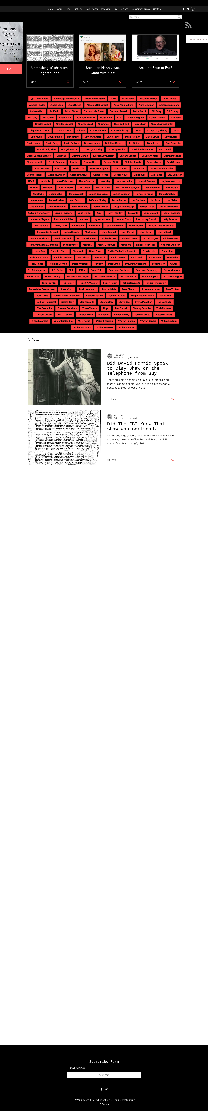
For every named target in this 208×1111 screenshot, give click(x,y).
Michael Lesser (129, 238)
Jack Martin (172, 187)
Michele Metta (170, 238)
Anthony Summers (169, 105)
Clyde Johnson (98, 130)
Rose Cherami (129, 289)
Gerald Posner (100, 175)
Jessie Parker (119, 200)
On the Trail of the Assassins (122, 251)
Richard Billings (53, 276)
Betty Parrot (139, 111)
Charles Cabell (43, 124)
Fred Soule (78, 168)
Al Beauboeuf (170, 98)
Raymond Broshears (119, 270)
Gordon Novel (121, 175)
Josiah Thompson (168, 206)
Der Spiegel (135, 143)
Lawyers (83, 219)
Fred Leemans (42, 168)
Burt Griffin (106, 117)
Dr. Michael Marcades (142, 149)
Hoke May (105, 181)
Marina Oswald (71, 232)
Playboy (98, 263)
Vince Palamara (40, 321)
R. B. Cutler (57, 270)
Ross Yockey (172, 289)
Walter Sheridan (104, 321)
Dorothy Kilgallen (46, 149)
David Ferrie (113, 136)
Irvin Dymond (65, 187)
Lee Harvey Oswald (146, 219)
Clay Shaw (140, 124)
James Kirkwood (144, 194)
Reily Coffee (32, 276)
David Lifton (170, 136)
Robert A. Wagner (88, 283)
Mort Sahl (126, 244)
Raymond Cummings (147, 270)
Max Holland (164, 232)
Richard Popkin (150, 276)
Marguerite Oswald (47, 232)
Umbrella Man (85, 314)
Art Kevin (54, 111)
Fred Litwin (61, 168)
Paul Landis (137, 257)
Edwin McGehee (172, 155)
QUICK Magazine (37, 270)
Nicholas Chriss (59, 251)
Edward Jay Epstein (103, 155)
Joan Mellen (171, 200)
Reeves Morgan (172, 270)
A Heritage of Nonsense (66, 98)
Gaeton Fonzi (120, 168)
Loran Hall (94, 225)
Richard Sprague (172, 276)
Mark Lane (90, 232)
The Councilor (44, 308)
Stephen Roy (106, 302)
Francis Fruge (154, 162)
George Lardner (56, 175)
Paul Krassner (118, 257)
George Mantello (79, 175)
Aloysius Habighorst (97, 105)
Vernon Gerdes (142, 314)
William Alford (169, 321)
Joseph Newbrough (123, 206)
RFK (71, 270)
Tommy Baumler (142, 308)
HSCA (31, 181)
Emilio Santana (57, 162)
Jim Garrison (138, 200)
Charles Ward (85, 124)
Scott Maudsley (94, 295)
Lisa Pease (78, 225)
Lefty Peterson (170, 219)
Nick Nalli (78, 251)
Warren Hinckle (126, 321)
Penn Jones (155, 257)
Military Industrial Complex (43, 244)
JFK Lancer (84, 187)
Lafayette (133, 213)
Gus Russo (156, 175)
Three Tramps (89, 308)
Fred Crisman (174, 162)
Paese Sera (167, 251)
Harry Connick (86, 181)
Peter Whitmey (80, 263)
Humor (34, 187)
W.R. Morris (84, 321)
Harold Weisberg (65, 181)
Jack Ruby (38, 194)
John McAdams (80, 206)
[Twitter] (188, 9)
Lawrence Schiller (63, 219)
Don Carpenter (173, 143)
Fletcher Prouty (133, 162)
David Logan (33, 143)
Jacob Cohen (56, 194)
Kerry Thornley (115, 213)
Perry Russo (37, 263)
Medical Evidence (39, 238)
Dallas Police (55, 136)
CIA (119, 117)
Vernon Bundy (121, 314)
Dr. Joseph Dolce (116, 149)
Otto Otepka (149, 251)
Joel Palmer (36, 206)
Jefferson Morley (97, 200)
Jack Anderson (152, 187)
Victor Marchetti (164, 314)
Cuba (176, 130)
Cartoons (176, 117)
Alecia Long (56, 105)
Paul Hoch (100, 257)
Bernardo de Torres (94, 111)
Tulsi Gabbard (64, 314)
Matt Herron (146, 232)
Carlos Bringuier (135, 117)
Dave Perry (73, 136)
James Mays (36, 200)
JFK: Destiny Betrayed (127, 187)
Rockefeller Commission (42, 289)
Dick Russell (153, 143)
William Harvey (104, 327)
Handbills (45, 181)
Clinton (81, 130)
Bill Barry (156, 111)
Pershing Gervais (58, 263)
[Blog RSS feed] (188, 25)
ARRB (113, 98)
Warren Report (148, 321)
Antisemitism (37, 111)
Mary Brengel (109, 232)
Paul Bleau (83, 257)
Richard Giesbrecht (105, 276)
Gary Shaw (138, 168)
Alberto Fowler (37, 105)
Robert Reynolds (131, 283)
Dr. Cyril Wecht (69, 149)
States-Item (67, 302)
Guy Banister (175, 175)
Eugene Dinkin (111, 162)
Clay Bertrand (121, 124)
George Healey (34, 175)
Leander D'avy (123, 219)
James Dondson (121, 194)
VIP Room (103, 314)
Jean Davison (76, 200)
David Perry (52, 143)
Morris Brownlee (106, 244)
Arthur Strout (71, 111)
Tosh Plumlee (163, 308)
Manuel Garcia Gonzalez (161, 225)
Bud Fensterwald (85, 117)
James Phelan (56, 200)
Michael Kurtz (108, 238)
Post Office (114, 263)
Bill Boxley (172, 111)
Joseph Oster (147, 206)
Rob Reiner (67, 283)
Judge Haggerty (63, 213)
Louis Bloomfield (114, 225)
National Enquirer (170, 244)
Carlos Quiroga (158, 117)
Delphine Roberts (114, 143)
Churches (103, 124)
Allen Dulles (74, 105)
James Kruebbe (167, 194)
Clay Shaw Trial (63, 130)
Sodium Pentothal (46, 302)
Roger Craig (66, 289)
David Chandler (92, 136)
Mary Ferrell (127, 232)
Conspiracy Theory (157, 130)
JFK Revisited (103, 187)
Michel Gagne (150, 238)
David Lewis (152, 136)
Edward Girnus (80, 155)
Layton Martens (102, 219)
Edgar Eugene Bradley (39, 155)
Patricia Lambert (63, 257)
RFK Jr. (81, 270)
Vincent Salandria (63, 321)
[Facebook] (183, 9)
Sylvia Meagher (143, 302)
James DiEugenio (98, 194)
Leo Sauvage (41, 225)
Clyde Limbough (120, 130)
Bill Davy (32, 117)
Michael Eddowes (86, 238)
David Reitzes (71, 143)
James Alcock (76, 194)
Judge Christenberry (39, 213)
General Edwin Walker (162, 168)
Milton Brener (70, 244)
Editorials (61, 155)
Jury (99, 213)
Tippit (106, 308)
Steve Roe (124, 302)
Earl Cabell (165, 149)
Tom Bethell (121, 308)
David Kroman (132, 136)
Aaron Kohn (128, 98)
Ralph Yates (97, 270)
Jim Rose (155, 200)
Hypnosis (48, 187)
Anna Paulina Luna (123, 105)
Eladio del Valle (35, 162)
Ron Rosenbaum (87, 289)
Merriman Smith (63, 238)
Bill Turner (48, 117)
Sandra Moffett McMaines (67, 295)
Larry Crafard (151, 213)
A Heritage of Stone (94, 98)
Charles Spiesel (64, 124)
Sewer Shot (165, 295)
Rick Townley (49, 283)
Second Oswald (116, 295)
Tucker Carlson (43, 314)
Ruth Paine (42, 295)
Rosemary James (151, 289)
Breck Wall (65, 117)
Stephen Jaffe (87, 302)
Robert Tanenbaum (156, 283)
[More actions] (174, 356)
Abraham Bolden (148, 98)
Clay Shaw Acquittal (162, 124)
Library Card (60, 225)
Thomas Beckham (67, 308)
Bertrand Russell (119, 111)
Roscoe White (109, 289)
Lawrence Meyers (39, 219)
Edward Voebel (128, 155)
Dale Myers (36, 136)
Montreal (87, 244)
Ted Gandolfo (164, 302)
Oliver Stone (95, 251)
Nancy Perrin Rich (145, 244)
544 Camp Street (39, 98)
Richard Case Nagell (78, 276)
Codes (138, 130)
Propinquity (158, 263)
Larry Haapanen (171, 213)
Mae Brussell (136, 225)
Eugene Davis (91, 162)
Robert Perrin (110, 283)
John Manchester (57, 206)
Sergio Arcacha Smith (142, 295)
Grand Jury (139, 175)
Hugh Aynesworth (170, 181)
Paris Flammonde (39, 257)
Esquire (74, 162)
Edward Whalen (149, 155)
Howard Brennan (146, 181)
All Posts (33, 339)
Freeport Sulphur (99, 168)
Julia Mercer (84, 213)
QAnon (173, 263)
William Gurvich (82, 327)
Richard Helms (128, 276)
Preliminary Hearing (136, 263)
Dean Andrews (92, 143)
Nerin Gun (40, 251)
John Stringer (101, 206)
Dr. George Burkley (92, 149)
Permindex (172, 257)
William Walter (126, 327)
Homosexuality (124, 181)
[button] (193, 9)
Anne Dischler (146, 105)
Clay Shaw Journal (39, 130)
